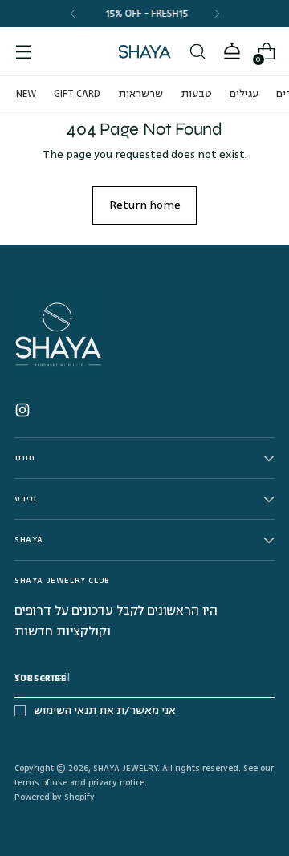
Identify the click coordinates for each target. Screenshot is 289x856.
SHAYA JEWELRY (125, 768)
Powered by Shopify (54, 797)
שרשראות (140, 94)
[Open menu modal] (22, 51)
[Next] (216, 13)
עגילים (244, 94)
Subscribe (40, 678)
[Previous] (73, 13)
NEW (26, 94)
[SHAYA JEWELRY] (144, 51)
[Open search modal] (197, 51)
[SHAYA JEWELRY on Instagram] (24, 413)
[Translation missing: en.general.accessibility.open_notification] (231, 51)
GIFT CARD (77, 94)
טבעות (196, 94)
